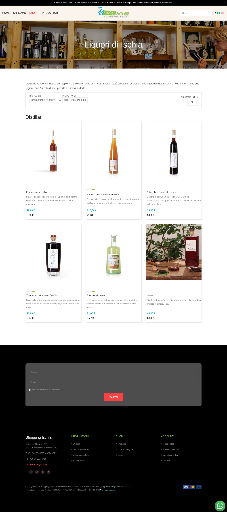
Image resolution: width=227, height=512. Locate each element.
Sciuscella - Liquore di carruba (161, 192)
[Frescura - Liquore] (113, 255)
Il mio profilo (168, 444)
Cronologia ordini (170, 455)
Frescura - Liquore (95, 295)
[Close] (224, 3)
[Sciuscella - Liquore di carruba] (174, 152)
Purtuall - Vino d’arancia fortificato (102, 194)
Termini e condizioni (81, 449)
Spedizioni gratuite (81, 455)
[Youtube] (43, 472)
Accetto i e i (45, 389)
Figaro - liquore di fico (37, 192)
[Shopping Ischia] (113, 12)
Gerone (150, 295)
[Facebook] (31, 472)
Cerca (120, 455)
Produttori (50, 13)
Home (6, 13)
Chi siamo (19, 13)
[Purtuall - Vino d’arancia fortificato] (113, 152)
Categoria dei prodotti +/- (44, 100)
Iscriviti (113, 397)
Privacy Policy (79, 460)
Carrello (166, 460)
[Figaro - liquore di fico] (53, 152)
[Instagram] (48, 472)
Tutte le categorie (125, 449)
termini (44, 389)
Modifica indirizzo (171, 449)
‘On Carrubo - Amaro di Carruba (42, 295)
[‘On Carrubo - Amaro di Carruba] (53, 255)
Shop (33, 13)
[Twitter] (37, 472)
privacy (56, 389)
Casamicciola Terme (90, 487)
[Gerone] (174, 251)
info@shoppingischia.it (36, 464)
